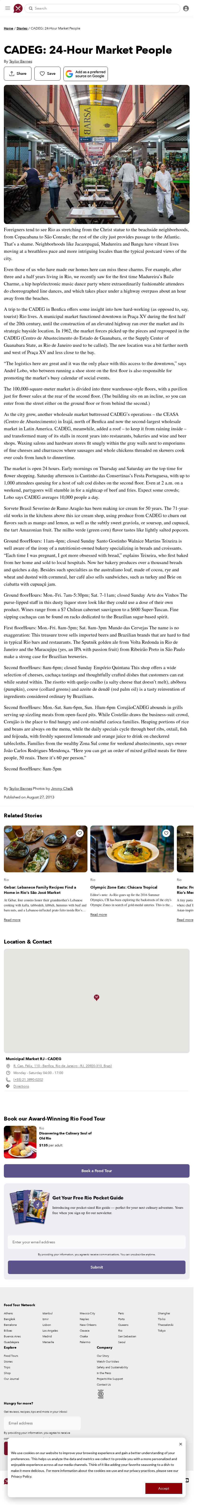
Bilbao (8, 1331)
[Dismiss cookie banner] (180, 1444)
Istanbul (48, 1313)
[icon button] (8, 8)
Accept (163, 1488)
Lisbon (47, 1325)
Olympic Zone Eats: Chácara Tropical (123, 887)
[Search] (31, 8)
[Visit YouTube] (187, 1480)
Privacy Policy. (21, 1476)
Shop (7, 1373)
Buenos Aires (12, 1336)
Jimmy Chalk (62, 788)
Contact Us (104, 1385)
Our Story (103, 1356)
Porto (121, 1319)
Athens (8, 1313)
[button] (96, 997)
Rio (6, 880)
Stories (22, 28)
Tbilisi (161, 1319)
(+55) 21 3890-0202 (28, 1079)
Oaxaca (84, 1331)
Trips (7, 1367)
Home (8, 28)
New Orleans (88, 1325)
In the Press (104, 1373)
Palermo (85, 1342)
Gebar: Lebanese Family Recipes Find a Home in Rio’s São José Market (40, 890)
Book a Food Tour (96, 1171)
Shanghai (164, 1313)
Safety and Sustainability (112, 1367)
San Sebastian (127, 1336)
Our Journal (11, 1379)
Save (51, 73)
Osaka (83, 1336)
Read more (12, 920)
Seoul (121, 1342)
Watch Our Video (108, 1361)
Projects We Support (110, 1379)
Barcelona (10, 1325)
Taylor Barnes (20, 61)
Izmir (46, 1319)
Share (21, 73)
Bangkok (9, 1319)
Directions (21, 1086)
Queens (123, 1325)
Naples (84, 1319)
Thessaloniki (165, 1325)
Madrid (47, 1336)
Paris (121, 1313)
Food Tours (11, 1356)
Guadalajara (11, 1342)
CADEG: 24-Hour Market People (55, 28)
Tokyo (161, 1331)
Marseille (48, 1342)
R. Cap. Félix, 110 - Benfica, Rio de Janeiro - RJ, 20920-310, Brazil (62, 1066)
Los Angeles (50, 1331)
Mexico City (87, 1313)
